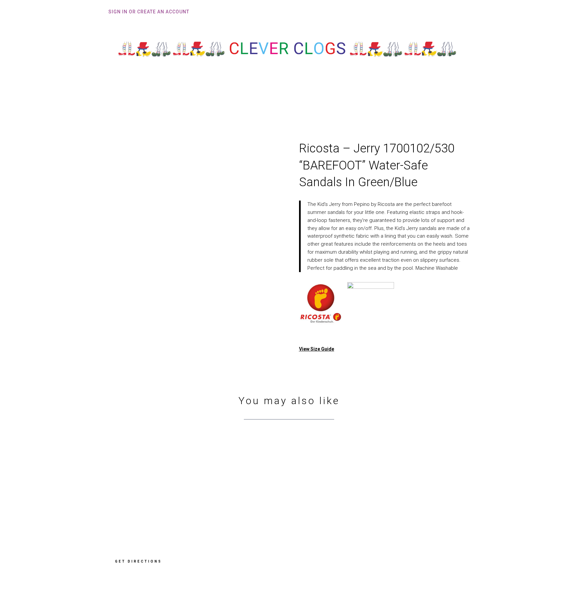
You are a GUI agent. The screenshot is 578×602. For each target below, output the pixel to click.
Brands (358, 96)
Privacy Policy (381, 512)
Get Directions (138, 561)
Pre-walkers (322, 96)
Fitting (226, 96)
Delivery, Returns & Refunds (399, 502)
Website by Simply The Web (395, 577)
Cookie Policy (381, 522)
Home (200, 96)
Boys (257, 96)
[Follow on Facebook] (372, 555)
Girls (284, 96)
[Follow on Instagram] (395, 555)
